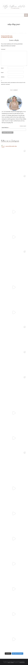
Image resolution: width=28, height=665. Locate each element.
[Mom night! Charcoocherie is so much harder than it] (14, 287)
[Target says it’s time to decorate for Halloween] (14, 513)
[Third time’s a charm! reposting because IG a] (14, 413)
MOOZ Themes (11, 662)
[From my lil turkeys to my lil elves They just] (14, 262)
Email (2, 72)
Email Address (5, 127)
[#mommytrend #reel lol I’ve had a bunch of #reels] (14, 614)
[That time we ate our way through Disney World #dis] (14, 589)
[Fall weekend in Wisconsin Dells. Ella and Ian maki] (14, 388)
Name (2, 68)
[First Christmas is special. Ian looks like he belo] (14, 186)
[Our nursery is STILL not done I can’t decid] (14, 639)
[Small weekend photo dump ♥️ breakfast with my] (14, 463)
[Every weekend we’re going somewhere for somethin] (14, 488)
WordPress (22, 662)
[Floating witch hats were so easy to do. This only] (14, 438)
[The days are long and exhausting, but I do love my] (14, 538)
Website (2, 76)
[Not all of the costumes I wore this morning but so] (14, 312)
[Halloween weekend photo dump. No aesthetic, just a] (14, 337)
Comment (3, 49)
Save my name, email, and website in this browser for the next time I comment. (13, 83)
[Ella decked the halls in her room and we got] (14, 237)
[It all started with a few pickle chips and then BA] (14, 564)
